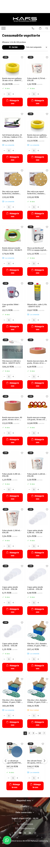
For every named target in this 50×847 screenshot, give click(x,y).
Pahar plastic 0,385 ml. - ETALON (11, 475)
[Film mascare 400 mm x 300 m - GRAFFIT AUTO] (12, 348)
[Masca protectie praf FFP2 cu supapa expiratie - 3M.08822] (37, 235)
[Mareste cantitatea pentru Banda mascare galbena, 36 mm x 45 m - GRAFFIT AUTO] (13, 94)
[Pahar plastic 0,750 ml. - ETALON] (37, 66)
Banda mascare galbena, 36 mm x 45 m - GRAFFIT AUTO (12, 79)
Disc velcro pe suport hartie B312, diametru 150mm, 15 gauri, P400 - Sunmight (11, 193)
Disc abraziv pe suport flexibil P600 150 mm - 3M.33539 (14, 762)
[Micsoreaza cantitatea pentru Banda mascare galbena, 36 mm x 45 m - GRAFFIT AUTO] (4, 94)
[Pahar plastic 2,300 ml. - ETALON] (12, 518)
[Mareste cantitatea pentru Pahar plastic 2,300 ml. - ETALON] (13, 546)
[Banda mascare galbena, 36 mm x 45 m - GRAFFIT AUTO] (12, 66)
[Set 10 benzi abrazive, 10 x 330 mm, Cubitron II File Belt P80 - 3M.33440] (12, 122)
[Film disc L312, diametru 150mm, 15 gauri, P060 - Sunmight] (37, 631)
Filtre (14, 47)
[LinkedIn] (30, 833)
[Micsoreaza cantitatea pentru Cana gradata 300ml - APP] (4, 320)
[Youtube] (20, 833)
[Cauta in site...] (47, 28)
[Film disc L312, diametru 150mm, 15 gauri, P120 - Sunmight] (37, 687)
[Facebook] (15, 833)
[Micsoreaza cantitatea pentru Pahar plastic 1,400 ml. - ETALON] (29, 489)
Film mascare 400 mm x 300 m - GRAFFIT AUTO (11, 362)
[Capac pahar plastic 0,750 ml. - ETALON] (12, 574)
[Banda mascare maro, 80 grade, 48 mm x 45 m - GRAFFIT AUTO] (12, 405)
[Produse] (3, 29)
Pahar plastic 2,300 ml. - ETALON (11, 532)
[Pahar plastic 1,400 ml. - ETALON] (37, 461)
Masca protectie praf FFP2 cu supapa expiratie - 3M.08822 (37, 249)
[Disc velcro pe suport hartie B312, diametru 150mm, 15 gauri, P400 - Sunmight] (12, 179)
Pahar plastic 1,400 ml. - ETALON (36, 475)
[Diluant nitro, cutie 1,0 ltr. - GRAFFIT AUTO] (37, 292)
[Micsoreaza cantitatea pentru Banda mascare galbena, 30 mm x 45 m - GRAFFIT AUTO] (29, 150)
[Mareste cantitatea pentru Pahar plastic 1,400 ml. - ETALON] (38, 489)
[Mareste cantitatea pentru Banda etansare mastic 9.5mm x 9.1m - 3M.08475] (13, 263)
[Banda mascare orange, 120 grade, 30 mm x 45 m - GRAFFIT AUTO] (37, 405)
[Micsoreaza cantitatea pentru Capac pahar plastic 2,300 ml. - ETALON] (4, 659)
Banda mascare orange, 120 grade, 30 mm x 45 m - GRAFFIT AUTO (37, 419)
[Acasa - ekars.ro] (25, 19)
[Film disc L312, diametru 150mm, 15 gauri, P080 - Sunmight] (12, 687)
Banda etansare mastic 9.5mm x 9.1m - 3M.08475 (12, 249)
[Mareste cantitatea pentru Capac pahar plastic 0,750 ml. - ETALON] (13, 602)
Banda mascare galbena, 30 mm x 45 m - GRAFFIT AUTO (37, 136)
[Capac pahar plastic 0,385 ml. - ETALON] (37, 518)
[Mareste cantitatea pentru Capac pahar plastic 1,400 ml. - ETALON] (38, 602)
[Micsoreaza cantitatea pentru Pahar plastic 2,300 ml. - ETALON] (4, 546)
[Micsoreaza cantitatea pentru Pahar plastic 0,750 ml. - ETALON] (29, 94)
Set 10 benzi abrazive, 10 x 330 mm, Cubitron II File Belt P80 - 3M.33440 (12, 136)
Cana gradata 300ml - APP (10, 306)
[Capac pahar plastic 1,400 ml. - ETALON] (37, 574)
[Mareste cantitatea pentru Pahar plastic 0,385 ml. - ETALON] (13, 489)
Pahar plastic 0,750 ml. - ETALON (36, 79)
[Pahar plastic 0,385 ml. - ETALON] (12, 461)
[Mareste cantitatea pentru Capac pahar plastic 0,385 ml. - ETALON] (38, 546)
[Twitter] (25, 833)
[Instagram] (35, 833)
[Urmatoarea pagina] (44, 733)
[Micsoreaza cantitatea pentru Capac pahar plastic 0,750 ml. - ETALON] (4, 602)
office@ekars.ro (26, 828)
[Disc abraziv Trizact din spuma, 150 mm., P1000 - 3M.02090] (35, 750)
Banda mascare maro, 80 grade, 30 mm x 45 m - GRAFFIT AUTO (37, 362)
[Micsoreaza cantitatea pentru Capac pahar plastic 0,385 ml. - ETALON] (29, 546)
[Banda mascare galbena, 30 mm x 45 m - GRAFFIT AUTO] (37, 122)
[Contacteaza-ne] (33, 28)
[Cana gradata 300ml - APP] (12, 292)
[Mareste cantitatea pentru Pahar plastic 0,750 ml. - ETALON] (38, 94)
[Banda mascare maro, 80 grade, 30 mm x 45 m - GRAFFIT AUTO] (37, 348)
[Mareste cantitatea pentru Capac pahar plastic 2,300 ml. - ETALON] (13, 659)
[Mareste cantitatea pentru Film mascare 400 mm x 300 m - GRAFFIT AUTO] (13, 376)
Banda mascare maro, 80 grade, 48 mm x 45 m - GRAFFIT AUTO (12, 419)
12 (40, 733)
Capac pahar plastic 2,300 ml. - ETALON (10, 645)
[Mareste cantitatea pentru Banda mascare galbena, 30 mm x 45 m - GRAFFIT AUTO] (38, 150)
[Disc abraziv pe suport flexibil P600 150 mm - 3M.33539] (14, 750)
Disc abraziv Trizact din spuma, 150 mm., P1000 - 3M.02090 (35, 762)
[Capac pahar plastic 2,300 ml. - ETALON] (12, 631)
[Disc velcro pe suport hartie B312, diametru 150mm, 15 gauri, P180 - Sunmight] (37, 179)
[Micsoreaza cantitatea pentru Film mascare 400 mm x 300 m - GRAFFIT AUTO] (4, 376)
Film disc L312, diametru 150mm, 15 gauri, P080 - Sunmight (12, 701)
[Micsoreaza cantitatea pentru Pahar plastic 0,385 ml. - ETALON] (4, 489)
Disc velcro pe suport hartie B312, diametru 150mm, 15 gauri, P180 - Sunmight (36, 193)
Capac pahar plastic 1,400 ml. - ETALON (35, 588)
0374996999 (26, 824)
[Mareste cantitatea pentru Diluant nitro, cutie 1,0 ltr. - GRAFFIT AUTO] (38, 320)
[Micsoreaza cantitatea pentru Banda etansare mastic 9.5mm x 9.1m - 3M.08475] (4, 263)
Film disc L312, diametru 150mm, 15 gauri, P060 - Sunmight (37, 645)
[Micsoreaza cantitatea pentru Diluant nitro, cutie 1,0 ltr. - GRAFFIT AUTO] (29, 320)
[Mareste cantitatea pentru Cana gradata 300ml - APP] (13, 320)
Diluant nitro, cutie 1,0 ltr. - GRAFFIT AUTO (37, 306)
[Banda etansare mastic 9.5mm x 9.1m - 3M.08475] (12, 235)
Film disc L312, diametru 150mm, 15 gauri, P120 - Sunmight (37, 701)
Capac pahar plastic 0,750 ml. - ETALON (10, 588)
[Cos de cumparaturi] (40, 28)
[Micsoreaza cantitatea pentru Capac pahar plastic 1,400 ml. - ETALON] (29, 602)
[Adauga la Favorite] (21, 57)
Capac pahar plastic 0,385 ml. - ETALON (35, 532)
